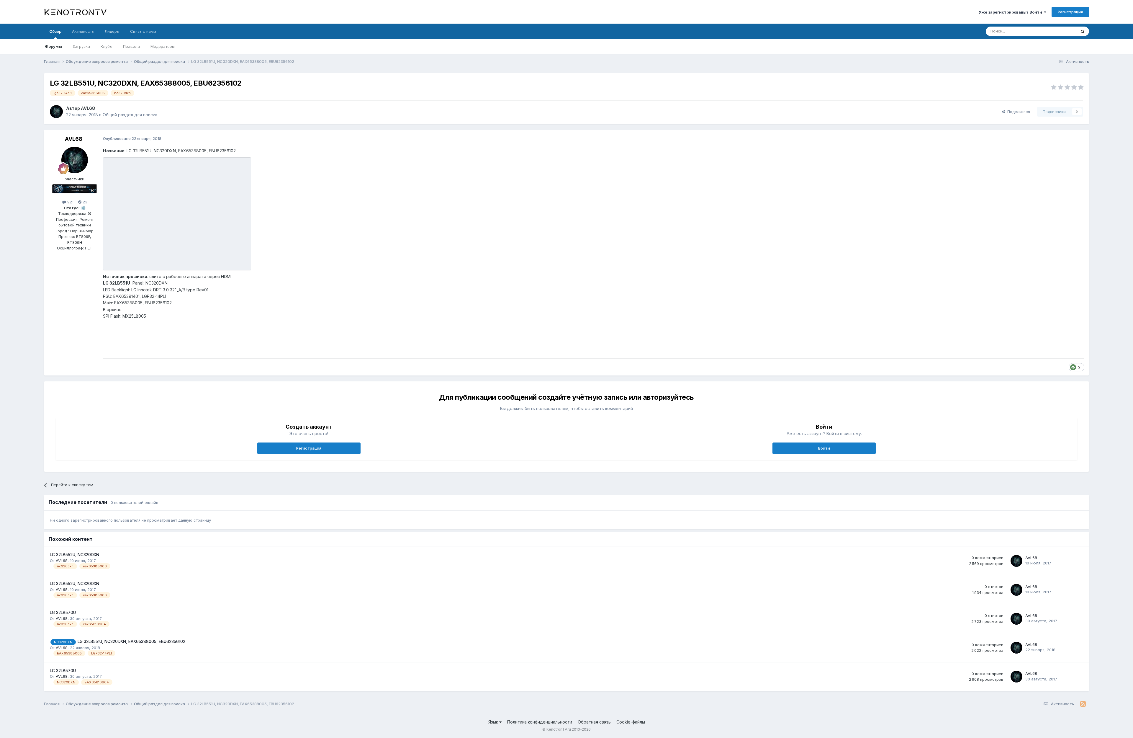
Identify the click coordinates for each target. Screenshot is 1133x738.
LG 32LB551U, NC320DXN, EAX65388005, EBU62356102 (131, 641)
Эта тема (1060, 31)
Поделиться (1017, 111)
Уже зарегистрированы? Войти (1011, 12)
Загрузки (81, 46)
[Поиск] (1082, 31)
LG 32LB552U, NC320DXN (74, 554)
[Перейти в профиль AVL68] (56, 111)
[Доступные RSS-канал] (1083, 704)
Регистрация (1070, 11)
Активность (83, 31)
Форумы (53, 46)
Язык (493, 721)
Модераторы (162, 46)
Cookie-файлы (630, 721)
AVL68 (88, 108)
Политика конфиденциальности (539, 721)
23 (84, 202)
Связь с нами (143, 31)
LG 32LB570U (63, 612)
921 (69, 202)
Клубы (106, 46)
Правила (131, 46)
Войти (824, 448)
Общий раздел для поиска (130, 114)
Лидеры (111, 31)
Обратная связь (594, 721)
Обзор (55, 31)
